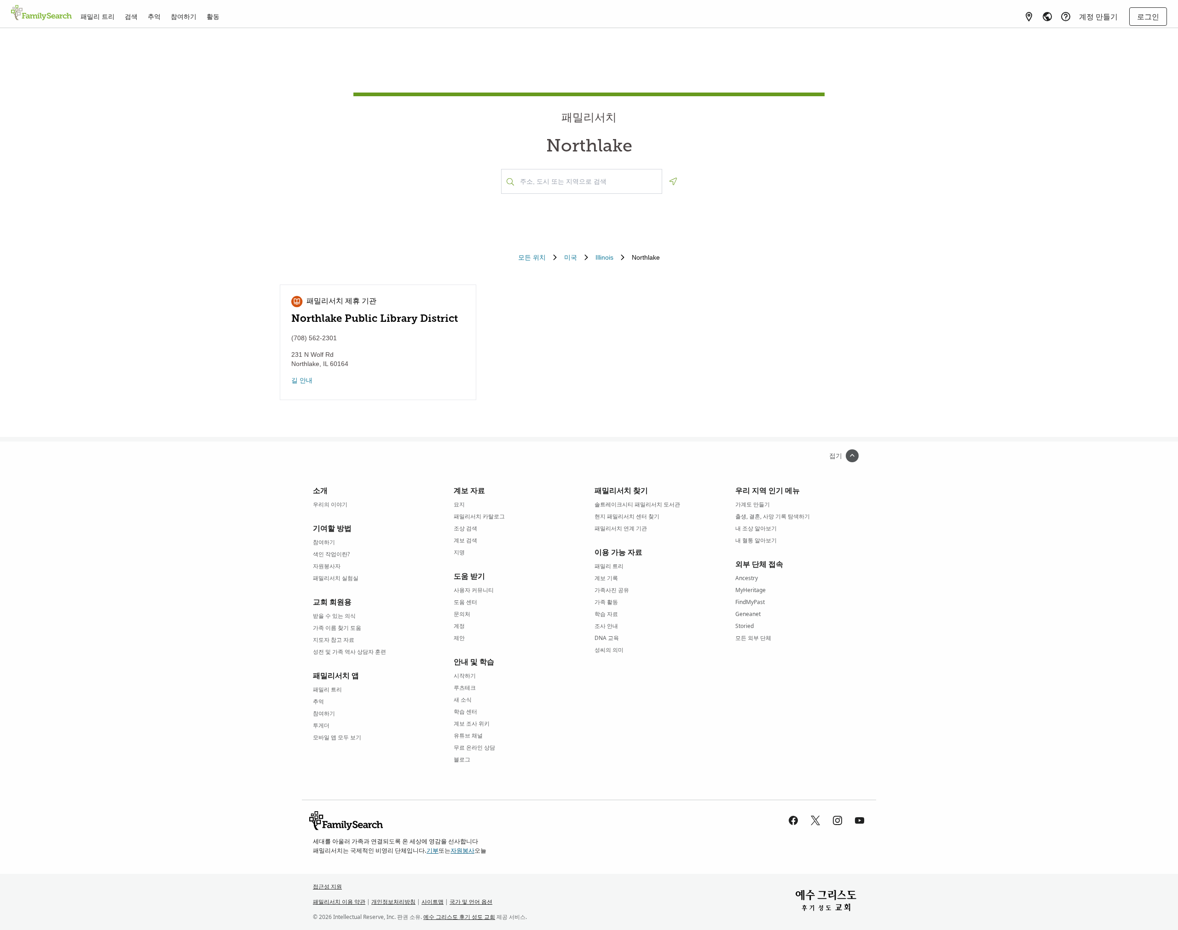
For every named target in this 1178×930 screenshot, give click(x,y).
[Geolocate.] (673, 181)
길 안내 (301, 380)
